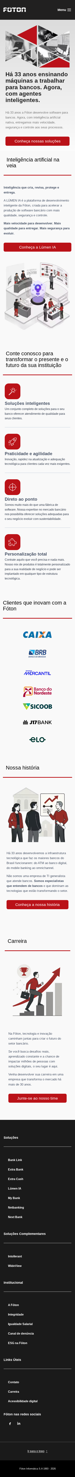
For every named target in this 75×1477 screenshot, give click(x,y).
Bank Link (15, 1160)
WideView (14, 1265)
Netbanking (16, 1207)
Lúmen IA (14, 1188)
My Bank (14, 1198)
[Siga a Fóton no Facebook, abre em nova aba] (10, 1423)
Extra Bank (15, 1169)
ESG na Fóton (17, 1343)
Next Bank (15, 1217)
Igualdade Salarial (20, 1324)
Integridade (16, 1314)
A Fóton (13, 1305)
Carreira (13, 1391)
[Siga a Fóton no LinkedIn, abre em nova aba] (19, 1423)
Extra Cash (15, 1179)
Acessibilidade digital (23, 1401)
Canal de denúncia (21, 1333)
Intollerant (15, 1256)
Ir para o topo (37, 1451)
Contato (13, 1382)
